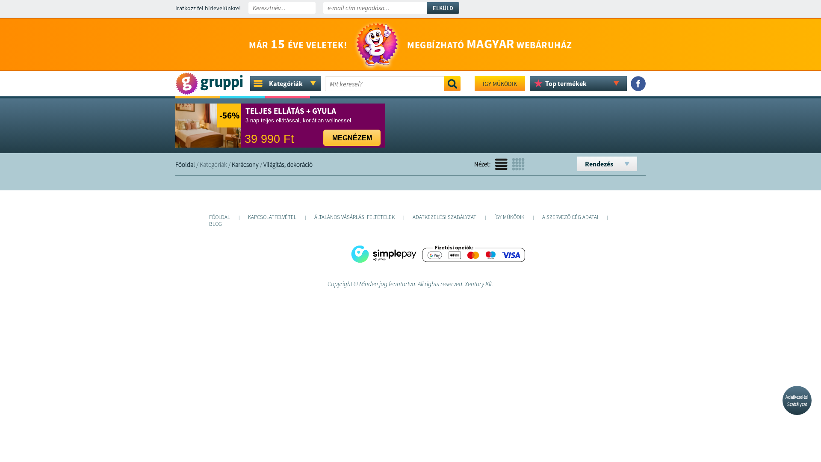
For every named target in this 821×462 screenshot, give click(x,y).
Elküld (443, 8)
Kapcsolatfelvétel (272, 217)
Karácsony (245, 164)
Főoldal (185, 164)
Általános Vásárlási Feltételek (354, 217)
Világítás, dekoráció (288, 164)
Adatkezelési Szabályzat (797, 400)
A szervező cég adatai (570, 217)
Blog (215, 224)
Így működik (500, 84)
